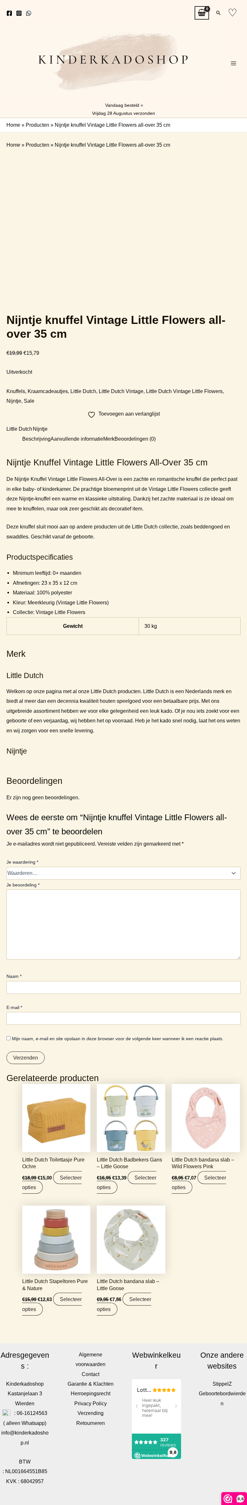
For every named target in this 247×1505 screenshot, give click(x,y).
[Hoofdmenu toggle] (233, 63)
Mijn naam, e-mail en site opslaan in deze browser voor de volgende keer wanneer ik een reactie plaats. (118, 1038)
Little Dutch (83, 391)
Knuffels (15, 391)
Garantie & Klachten (91, 1384)
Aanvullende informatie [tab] (76, 439)
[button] (218, 13)
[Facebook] (9, 13)
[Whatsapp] (29, 13)
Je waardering (22, 862)
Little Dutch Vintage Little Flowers (184, 391)
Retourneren (90, 1423)
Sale (29, 401)
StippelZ (222, 1384)
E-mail (14, 1007)
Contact (90, 1374)
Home (13, 125)
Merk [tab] (108, 439)
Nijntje (13, 401)
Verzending (91, 1413)
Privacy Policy (90, 1403)
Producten (37, 125)
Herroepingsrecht (90, 1393)
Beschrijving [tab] (36, 439)
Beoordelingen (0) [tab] (135, 439)
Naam (14, 976)
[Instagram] (19, 13)
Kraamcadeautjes (48, 391)
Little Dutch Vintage (121, 391)
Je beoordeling (23, 884)
